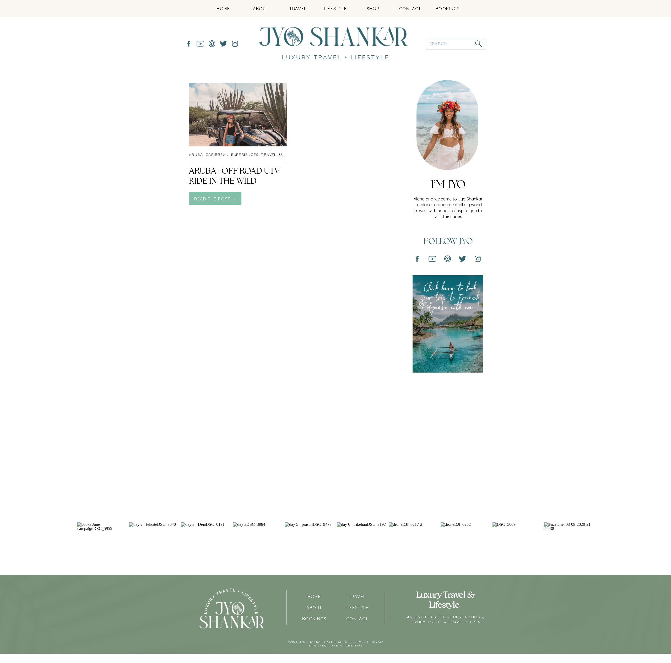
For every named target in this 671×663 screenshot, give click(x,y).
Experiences (244, 154)
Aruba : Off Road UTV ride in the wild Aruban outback (234, 181)
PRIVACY (377, 642)
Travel (268, 154)
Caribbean (217, 154)
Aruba (196, 154)
